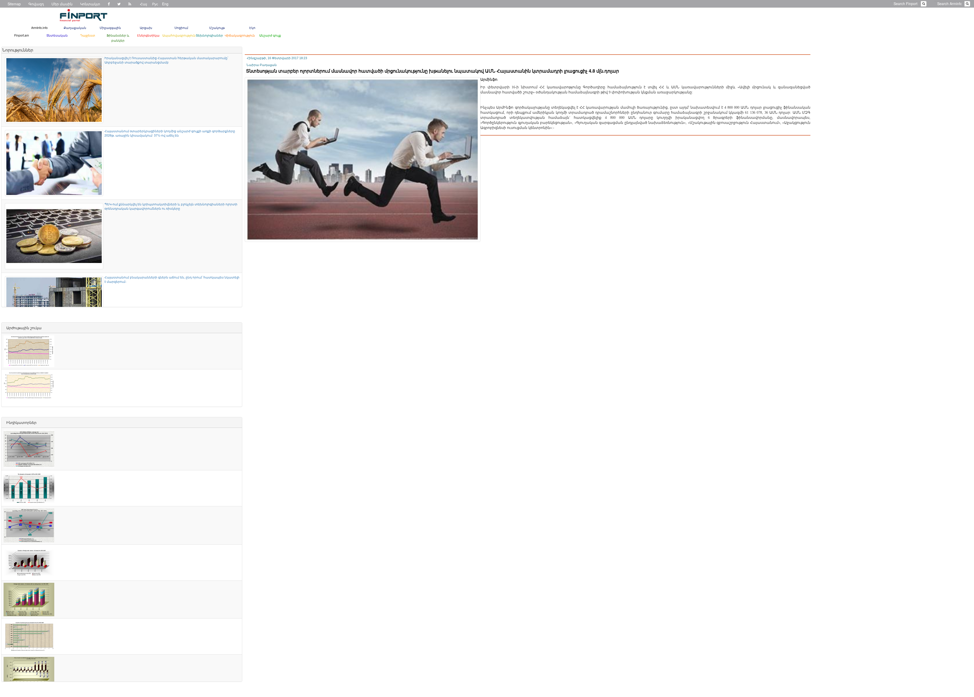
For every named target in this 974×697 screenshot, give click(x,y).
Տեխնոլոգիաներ (209, 35)
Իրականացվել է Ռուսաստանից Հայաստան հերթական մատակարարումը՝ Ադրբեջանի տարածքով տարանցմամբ (166, 60)
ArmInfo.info (39, 27)
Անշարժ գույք (270, 35)
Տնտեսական (57, 35)
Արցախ (146, 27)
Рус (155, 3)
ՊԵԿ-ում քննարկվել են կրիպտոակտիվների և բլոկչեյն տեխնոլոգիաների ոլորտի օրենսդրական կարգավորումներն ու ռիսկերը (171, 206)
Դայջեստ (87, 35)
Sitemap (14, 3)
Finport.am (21, 35)
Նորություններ (17, 50)
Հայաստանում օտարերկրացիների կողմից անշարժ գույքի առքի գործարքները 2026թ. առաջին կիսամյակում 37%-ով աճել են (170, 133)
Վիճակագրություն (240, 35)
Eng (165, 3)
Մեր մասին (62, 3)
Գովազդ (36, 3)
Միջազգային (110, 27)
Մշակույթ (217, 27)
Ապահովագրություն (179, 35)
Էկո (252, 27)
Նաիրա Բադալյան (262, 65)
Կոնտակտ (90, 3)
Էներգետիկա (148, 35)
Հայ (143, 3)
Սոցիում (181, 27)
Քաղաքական (75, 27)
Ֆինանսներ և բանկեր (118, 37)
